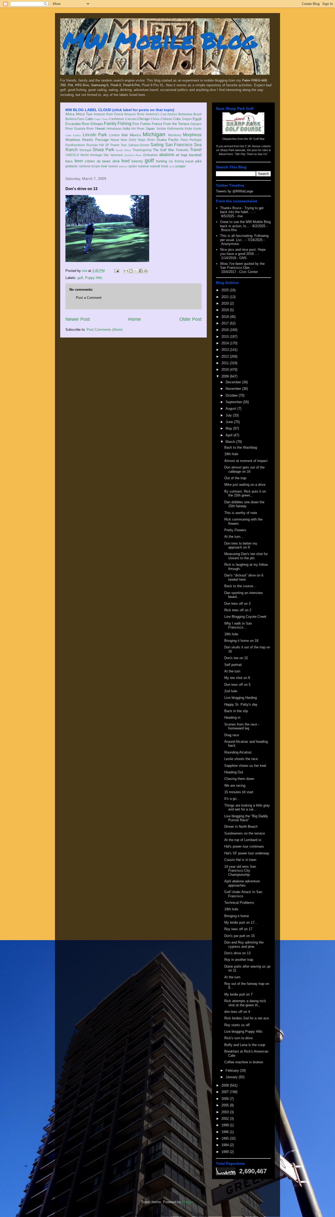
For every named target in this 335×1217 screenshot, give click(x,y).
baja (184, 155)
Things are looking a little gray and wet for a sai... (247, 807)
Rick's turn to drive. (239, 1038)
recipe (95, 166)
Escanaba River (77, 124)
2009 (225, 376)
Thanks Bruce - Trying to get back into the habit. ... (242, 210)
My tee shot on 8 (237, 678)
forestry (137, 161)
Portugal (195, 139)
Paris (184, 139)
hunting (161, 161)
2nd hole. (231, 691)
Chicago (143, 119)
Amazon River (134, 114)
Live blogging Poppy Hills (243, 1031)
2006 (225, 1099)
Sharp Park (103, 149)
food (125, 161)
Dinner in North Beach (241, 827)
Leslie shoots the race (241, 759)
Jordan (161, 128)
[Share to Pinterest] (145, 270)
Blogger (187, 1202)
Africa (69, 114)
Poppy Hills (93, 278)
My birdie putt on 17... (241, 922)
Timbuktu (182, 150)
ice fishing (176, 161)
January (232, 1077)
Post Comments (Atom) (104, 330)
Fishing (124, 123)
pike (198, 161)
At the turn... (233, 537)
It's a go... (231, 799)
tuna (172, 166)
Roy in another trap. (239, 960)
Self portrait (233, 665)
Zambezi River (133, 155)
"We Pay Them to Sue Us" (251, 154)
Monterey (174, 135)
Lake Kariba (73, 135)
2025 (225, 290)
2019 (225, 310)
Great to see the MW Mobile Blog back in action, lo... (245, 224)
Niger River (146, 139)
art (178, 155)
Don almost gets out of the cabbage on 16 (244, 469)
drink (116, 161)
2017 (225, 323)
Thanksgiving (142, 150)
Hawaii (100, 128)
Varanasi (116, 155)
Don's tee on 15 (236, 658)
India (126, 128)
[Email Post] (116, 271)
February (233, 1070)
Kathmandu (175, 128)
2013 (225, 350)
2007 (225, 1092)
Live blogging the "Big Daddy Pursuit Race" (246, 818)
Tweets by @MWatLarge (234, 191)
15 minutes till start (238, 792)
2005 (225, 1105)
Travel (196, 149)
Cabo (89, 119)
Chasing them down (239, 779)
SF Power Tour (116, 145)
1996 (225, 1132)
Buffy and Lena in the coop (244, 1045)
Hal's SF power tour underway (246, 853)
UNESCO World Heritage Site (87, 155)
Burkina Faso (74, 119)
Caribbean (116, 119)
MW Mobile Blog (159, 40)
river (104, 166)
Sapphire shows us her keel (245, 766)
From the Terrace (176, 124)
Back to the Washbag (240, 447)
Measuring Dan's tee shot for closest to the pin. (246, 556)
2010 (225, 370)
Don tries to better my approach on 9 (240, 545)
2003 (225, 1112)
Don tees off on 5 (237, 685)
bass (69, 161)
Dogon (187, 119)
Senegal (85, 150)
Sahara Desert (138, 145)
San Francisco (179, 144)
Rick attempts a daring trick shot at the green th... (245, 1003)
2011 (225, 363)
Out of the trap (235, 478)
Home (134, 319)
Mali (124, 135)
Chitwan (166, 119)
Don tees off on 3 (237, 603)
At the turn (232, 671)
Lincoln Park (95, 135)
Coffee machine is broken (243, 1062)
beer (79, 161)
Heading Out (233, 772)
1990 (225, 1152)
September (234, 402)
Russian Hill (95, 145)
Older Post (190, 319)
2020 (225, 303)
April (229, 435)
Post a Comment (89, 298)
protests (71, 166)
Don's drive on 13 (237, 953)
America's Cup (156, 114)
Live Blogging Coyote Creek (245, 617)
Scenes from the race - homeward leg (241, 726)
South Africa (123, 150)
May (229, 428)
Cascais (131, 119)
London (114, 135)
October (232, 395)
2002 (225, 1119)
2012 (225, 356)
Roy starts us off (237, 1025)
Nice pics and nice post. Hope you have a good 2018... (243, 252)
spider (132, 166)
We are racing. (235, 785)
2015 (225, 337)
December (234, 382)
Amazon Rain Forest (108, 114)
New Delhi (128, 139)
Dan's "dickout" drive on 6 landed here (243, 577)
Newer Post (77, 319)
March (231, 442)
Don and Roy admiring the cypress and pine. (244, 944)
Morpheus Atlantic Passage (87, 140)
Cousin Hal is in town (240, 860)
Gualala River (84, 128)
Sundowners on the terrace (244, 833)
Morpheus (192, 135)
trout (164, 166)
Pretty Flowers (235, 530)
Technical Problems (239, 903)
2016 (225, 330)
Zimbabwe (150, 155)
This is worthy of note (240, 513)
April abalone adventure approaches (242, 883)
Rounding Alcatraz (238, 752)
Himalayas (114, 128)
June (230, 422)
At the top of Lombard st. (243, 840)
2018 (225, 317)
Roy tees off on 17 (238, 929)
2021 (225, 297)
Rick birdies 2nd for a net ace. (247, 1018)
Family (110, 123)
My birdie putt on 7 (238, 994)
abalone (166, 154)
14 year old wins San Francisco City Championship (240, 871)
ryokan (113, 166)
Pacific (173, 140)
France (157, 124)
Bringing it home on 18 (241, 641)
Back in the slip (236, 711)
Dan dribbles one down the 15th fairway (244, 504)
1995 (225, 1138)
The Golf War (163, 150)
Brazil (197, 114)
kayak (189, 161)
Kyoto (197, 128)
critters (90, 161)
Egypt (197, 119)
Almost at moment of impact (245, 461)
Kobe (188, 128)
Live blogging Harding (240, 698)
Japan (150, 128)
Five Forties (141, 124)
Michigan (154, 134)
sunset (155, 166)
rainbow (84, 166)
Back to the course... (240, 586)
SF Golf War (257, 138)
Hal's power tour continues (244, 846)
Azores (172, 114)
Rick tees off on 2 (237, 610)
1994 (225, 1145)
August (231, 408)
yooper (180, 166)
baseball (195, 155)
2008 (225, 1085)
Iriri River (137, 128)
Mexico (135, 135)
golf (149, 160)
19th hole (231, 454)
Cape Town (101, 119)
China (155, 119)
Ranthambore (75, 145)
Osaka (161, 140)
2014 (225, 343)
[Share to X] (135, 270)
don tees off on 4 (237, 1012)
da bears (104, 161)
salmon (123, 166)
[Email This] (126, 270)
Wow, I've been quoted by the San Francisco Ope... (242, 266)
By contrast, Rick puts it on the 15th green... (245, 493)
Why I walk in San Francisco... (238, 625)
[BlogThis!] (130, 270)
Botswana (185, 114)
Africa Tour (84, 114)
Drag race (231, 735)
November (234, 389)
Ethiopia (97, 124)
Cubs (177, 119)
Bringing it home (236, 916)
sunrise (143, 166)
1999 (225, 1125)
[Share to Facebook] (140, 270)
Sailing (157, 144)
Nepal (114, 139)
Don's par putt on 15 (239, 936)
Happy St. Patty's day (241, 704)
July (229, 415)
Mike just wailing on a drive (244, 485)
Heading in (232, 717)
